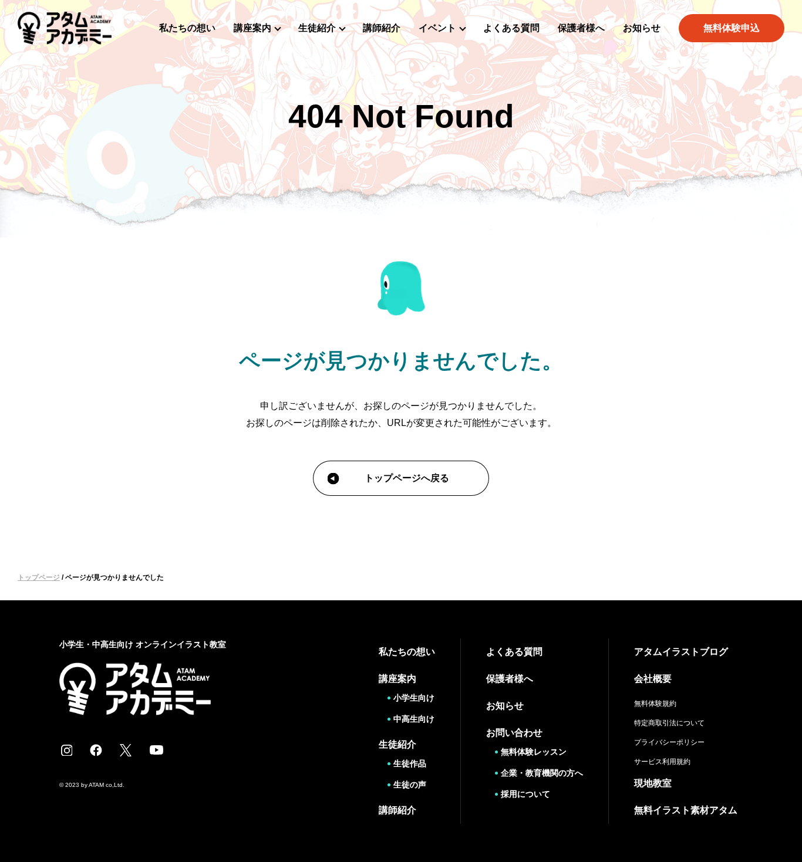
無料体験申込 (731, 28)
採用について (525, 794)
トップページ (39, 577)
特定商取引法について (669, 723)
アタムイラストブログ (681, 652)
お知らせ (642, 28)
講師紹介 (381, 28)
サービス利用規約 (662, 762)
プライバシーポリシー (669, 742)
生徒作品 (409, 763)
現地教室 (653, 783)
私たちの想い (187, 28)
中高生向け (413, 719)
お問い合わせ (514, 733)
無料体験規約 (655, 703)
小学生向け (413, 697)
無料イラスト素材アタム (685, 810)
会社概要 (653, 679)
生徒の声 (409, 784)
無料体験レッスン (534, 751)
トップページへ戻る (407, 478)
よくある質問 (511, 28)
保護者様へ (581, 28)
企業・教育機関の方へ (542, 773)
